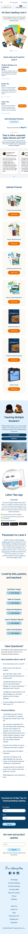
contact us (22, 555)
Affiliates (14, 899)
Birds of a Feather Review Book (14, 297)
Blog (14, 913)
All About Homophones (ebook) (14, 355)
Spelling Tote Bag (14, 385)
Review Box (5, 84)
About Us (14, 906)
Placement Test (14, 916)
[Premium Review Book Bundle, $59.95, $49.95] (14, 200)
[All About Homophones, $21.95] (14, 316)
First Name (6, 807)
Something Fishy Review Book (14, 268)
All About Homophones (14, 326)
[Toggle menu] (4, 2)
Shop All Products (14, 893)
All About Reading (14, 883)
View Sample (14, 593)
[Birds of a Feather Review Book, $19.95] (14, 287)
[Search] (22, 2)
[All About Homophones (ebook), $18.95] (14, 345)
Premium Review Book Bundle (14, 210)
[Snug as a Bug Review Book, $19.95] (14, 229)
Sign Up (9, 824)
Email (4, 815)
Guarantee (14, 922)
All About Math (14, 889)
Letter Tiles (5, 102)
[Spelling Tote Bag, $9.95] (14, 374)
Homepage (14, 880)
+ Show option (14, 121)
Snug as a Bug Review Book (14, 239)
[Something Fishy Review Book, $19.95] (14, 258)
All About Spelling (14, 886)
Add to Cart (14, 214)
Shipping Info (14, 919)
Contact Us (14, 909)
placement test (6, 551)
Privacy (14, 896)
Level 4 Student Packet (14, 435)
